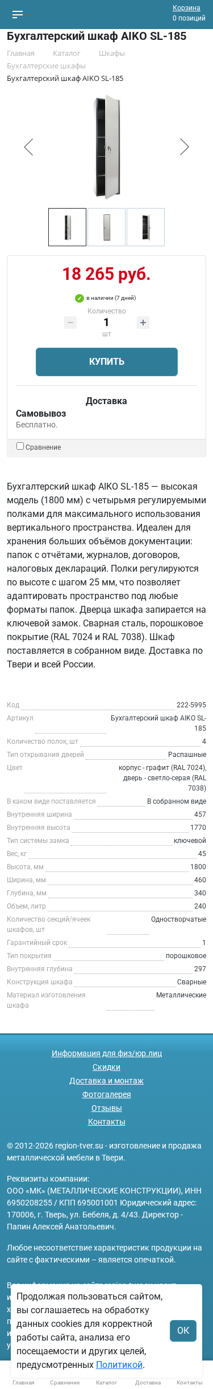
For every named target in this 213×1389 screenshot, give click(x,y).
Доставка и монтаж (106, 1080)
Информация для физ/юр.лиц (107, 1053)
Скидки (106, 1067)
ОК (183, 1330)
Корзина (187, 8)
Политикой (119, 1364)
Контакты (107, 1121)
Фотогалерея (106, 1094)
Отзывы (106, 1108)
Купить (106, 361)
